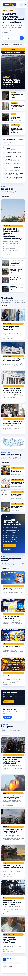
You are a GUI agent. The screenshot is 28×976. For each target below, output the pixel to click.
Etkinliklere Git (6, 568)
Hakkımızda (5, 966)
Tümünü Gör (5, 196)
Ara (21, 38)
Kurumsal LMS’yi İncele (9, 545)
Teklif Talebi (7, 549)
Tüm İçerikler (7, 717)
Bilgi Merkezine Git (8, 701)
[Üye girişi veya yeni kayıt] (21, 4)
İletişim (10, 966)
